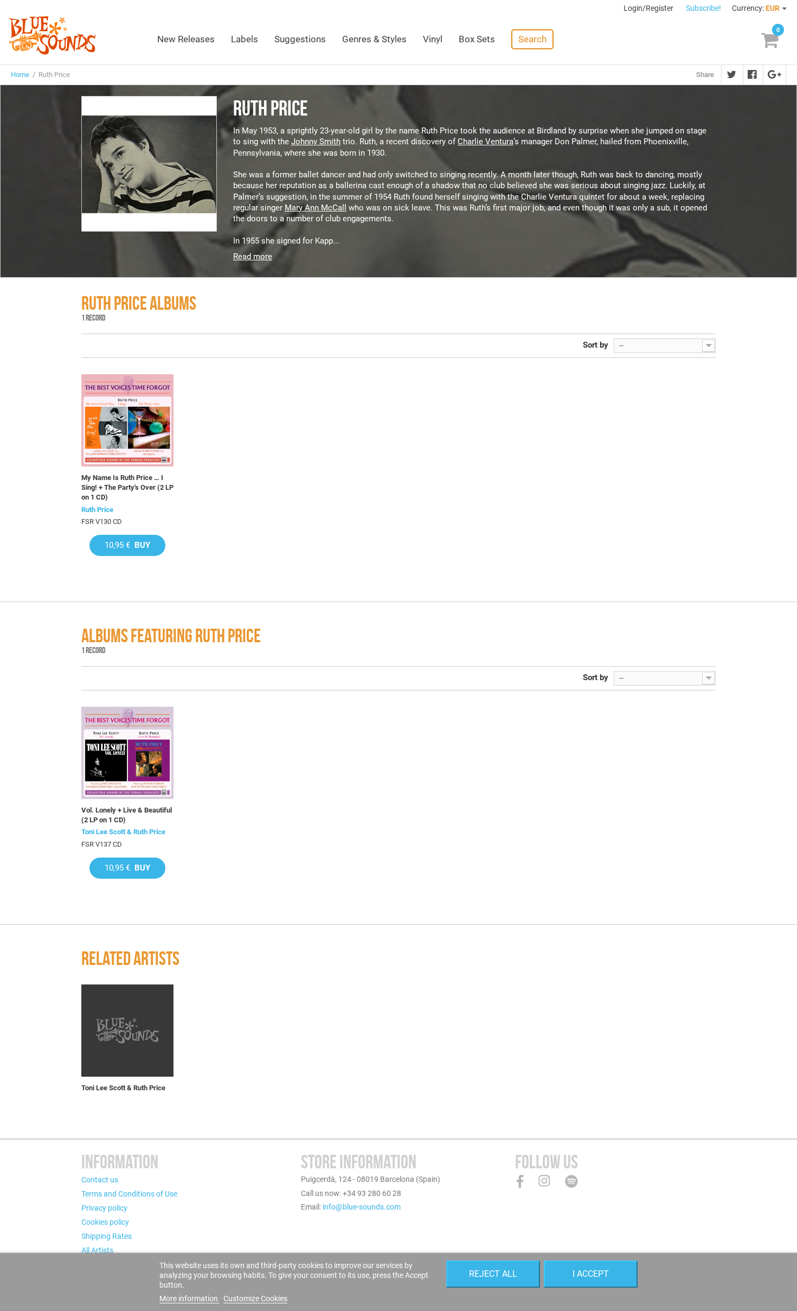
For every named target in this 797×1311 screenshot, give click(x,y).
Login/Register (649, 8)
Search (532, 39)
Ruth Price (97, 510)
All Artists (97, 1250)
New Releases (186, 39)
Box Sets (477, 39)
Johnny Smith (315, 141)
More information (189, 1298)
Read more (252, 256)
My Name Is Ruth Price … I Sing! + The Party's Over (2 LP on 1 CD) (127, 487)
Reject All (493, 1274)
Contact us (99, 1179)
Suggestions (300, 39)
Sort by (595, 345)
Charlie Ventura (485, 141)
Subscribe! (703, 8)
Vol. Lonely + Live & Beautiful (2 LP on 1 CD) (126, 815)
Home (20, 75)
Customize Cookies (255, 1298)
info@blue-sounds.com (362, 1207)
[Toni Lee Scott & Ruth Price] (127, 1030)
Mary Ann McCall (315, 208)
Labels (244, 39)
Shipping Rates (106, 1236)
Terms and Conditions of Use (129, 1194)
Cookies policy (105, 1222)
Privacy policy (104, 1208)
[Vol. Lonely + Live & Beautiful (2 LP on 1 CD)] (127, 753)
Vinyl (432, 39)
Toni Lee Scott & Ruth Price (123, 832)
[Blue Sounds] (52, 35)
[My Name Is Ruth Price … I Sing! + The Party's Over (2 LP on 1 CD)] (127, 420)
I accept (591, 1274)
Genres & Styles (374, 39)
